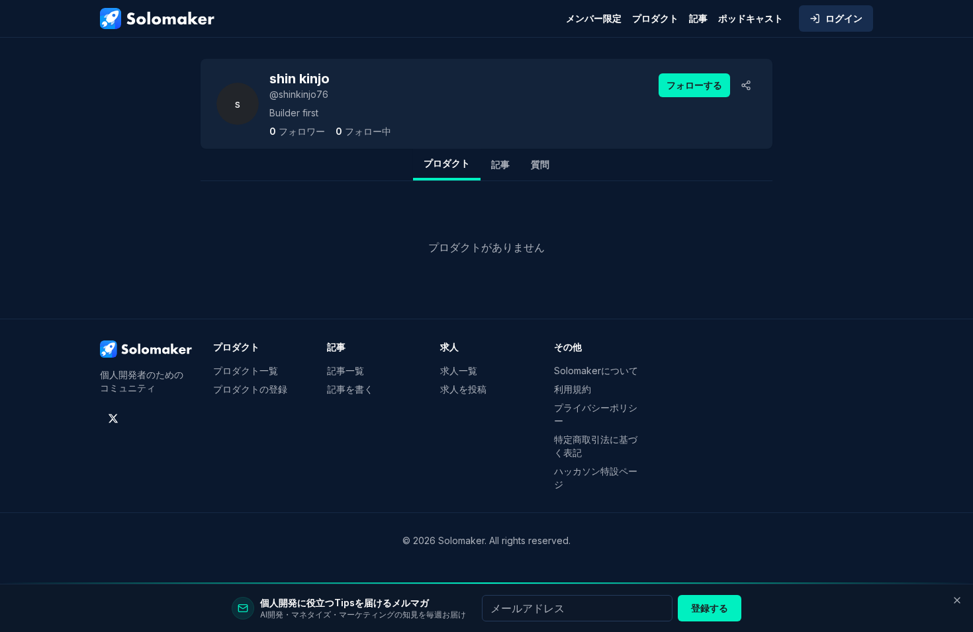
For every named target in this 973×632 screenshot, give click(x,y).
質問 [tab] (540, 164)
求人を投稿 (463, 389)
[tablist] (486, 164)
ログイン (843, 18)
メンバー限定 (594, 18)
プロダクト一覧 (245, 370)
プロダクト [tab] (447, 163)
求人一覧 (458, 370)
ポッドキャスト (750, 18)
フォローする (694, 85)
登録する (709, 607)
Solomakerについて (596, 370)
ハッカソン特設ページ (595, 477)
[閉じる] (957, 600)
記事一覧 (345, 370)
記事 (698, 18)
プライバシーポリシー (595, 414)
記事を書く (350, 389)
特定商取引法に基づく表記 (595, 446)
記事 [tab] (500, 164)
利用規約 (572, 389)
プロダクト (655, 18)
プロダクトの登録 (250, 389)
